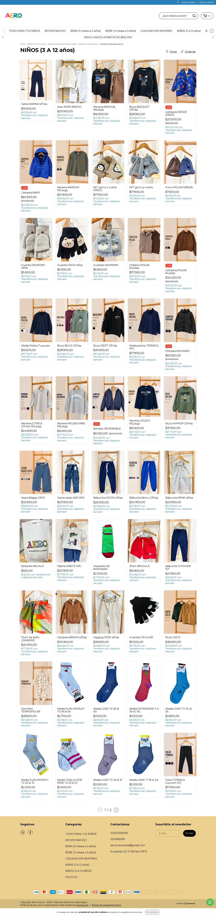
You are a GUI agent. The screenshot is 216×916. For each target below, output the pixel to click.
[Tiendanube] (186, 903)
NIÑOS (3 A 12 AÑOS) (78, 870)
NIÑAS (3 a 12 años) (189, 30)
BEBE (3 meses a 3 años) (120, 30)
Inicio (22, 44)
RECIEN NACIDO (55, 30)
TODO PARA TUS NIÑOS (24, 30)
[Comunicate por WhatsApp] (210, 902)
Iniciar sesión (188, 2)
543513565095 (119, 833)
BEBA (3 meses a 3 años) (85, 30)
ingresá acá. (82, 905)
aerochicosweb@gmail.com (127, 845)
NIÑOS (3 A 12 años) (36, 44)
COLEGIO (71, 877)
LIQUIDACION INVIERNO (156, 30)
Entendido (152, 912)
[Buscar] (194, 16)
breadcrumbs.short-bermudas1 (62, 44)
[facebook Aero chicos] (30, 832)
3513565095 (117, 839)
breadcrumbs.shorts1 (88, 44)
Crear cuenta (206, 2)
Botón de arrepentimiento (106, 905)
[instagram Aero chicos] (22, 832)
